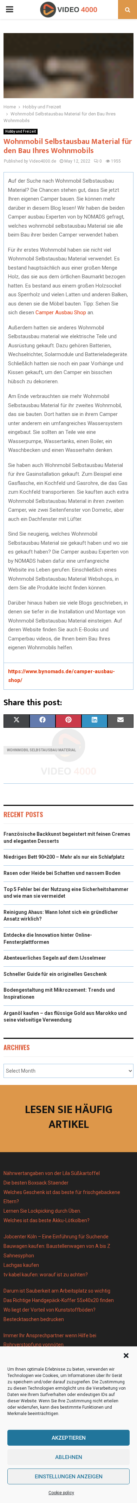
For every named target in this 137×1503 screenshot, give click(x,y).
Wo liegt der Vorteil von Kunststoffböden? (50, 1310)
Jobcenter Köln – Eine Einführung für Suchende (56, 1236)
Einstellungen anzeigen (69, 1476)
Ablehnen (68, 1457)
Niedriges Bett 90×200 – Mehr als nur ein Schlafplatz (64, 857)
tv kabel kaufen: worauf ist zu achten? (46, 1274)
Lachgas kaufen (21, 1265)
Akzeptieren (69, 1438)
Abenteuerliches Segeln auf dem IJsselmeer (55, 958)
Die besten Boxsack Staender (36, 1183)
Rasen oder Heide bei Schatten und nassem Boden (62, 873)
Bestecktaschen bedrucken (34, 1319)
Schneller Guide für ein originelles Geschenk (55, 974)
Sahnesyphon (19, 1255)
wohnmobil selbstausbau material (41, 750)
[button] (126, 1355)
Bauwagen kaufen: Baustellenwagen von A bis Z (57, 1246)
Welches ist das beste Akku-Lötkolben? (47, 1220)
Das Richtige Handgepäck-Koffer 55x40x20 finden (59, 1300)
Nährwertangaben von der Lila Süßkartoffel (52, 1173)
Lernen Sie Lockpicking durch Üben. (42, 1211)
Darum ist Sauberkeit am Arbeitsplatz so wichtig (57, 1291)
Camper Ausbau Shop (60, 312)
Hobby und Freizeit (20, 131)
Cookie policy (61, 1492)
